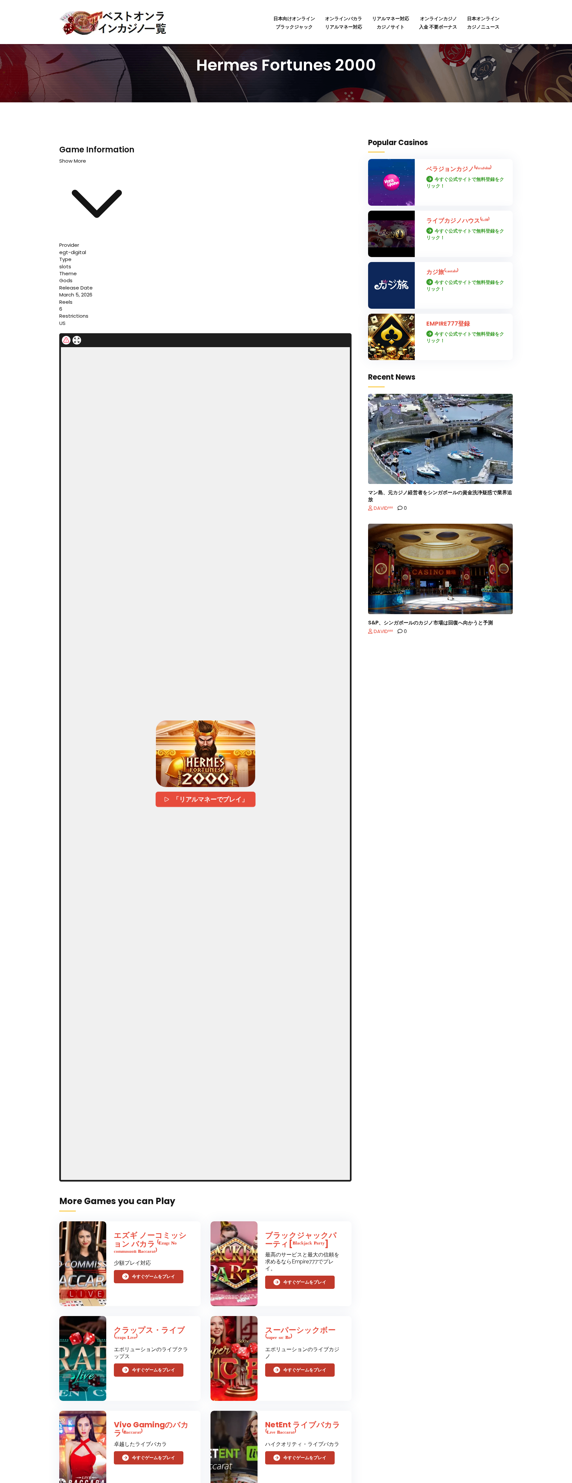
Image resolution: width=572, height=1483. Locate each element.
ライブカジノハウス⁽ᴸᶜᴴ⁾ (458, 220)
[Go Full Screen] (76, 340)
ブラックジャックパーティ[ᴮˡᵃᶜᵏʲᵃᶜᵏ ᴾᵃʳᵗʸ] (301, 1239)
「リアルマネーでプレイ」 (210, 798)
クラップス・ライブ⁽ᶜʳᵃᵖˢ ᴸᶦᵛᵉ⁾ (149, 1334)
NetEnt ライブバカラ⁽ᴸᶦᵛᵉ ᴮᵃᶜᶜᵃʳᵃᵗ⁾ (302, 1428)
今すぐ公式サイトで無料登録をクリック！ (465, 182)
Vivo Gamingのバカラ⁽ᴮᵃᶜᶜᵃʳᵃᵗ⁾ (151, 1428)
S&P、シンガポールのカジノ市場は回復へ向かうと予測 (430, 622)
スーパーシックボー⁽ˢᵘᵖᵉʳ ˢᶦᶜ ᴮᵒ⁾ (300, 1334)
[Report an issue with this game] (66, 340)
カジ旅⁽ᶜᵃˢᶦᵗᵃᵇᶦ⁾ (442, 272)
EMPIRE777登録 (448, 323)
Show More (72, 160)
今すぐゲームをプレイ (153, 1277)
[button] (205, 753)
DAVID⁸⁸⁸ (382, 507)
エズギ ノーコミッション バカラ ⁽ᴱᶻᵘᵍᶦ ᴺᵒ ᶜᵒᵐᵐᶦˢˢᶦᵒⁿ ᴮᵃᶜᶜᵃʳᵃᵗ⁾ (150, 1243)
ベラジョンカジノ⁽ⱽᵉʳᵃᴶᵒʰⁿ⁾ (459, 169)
